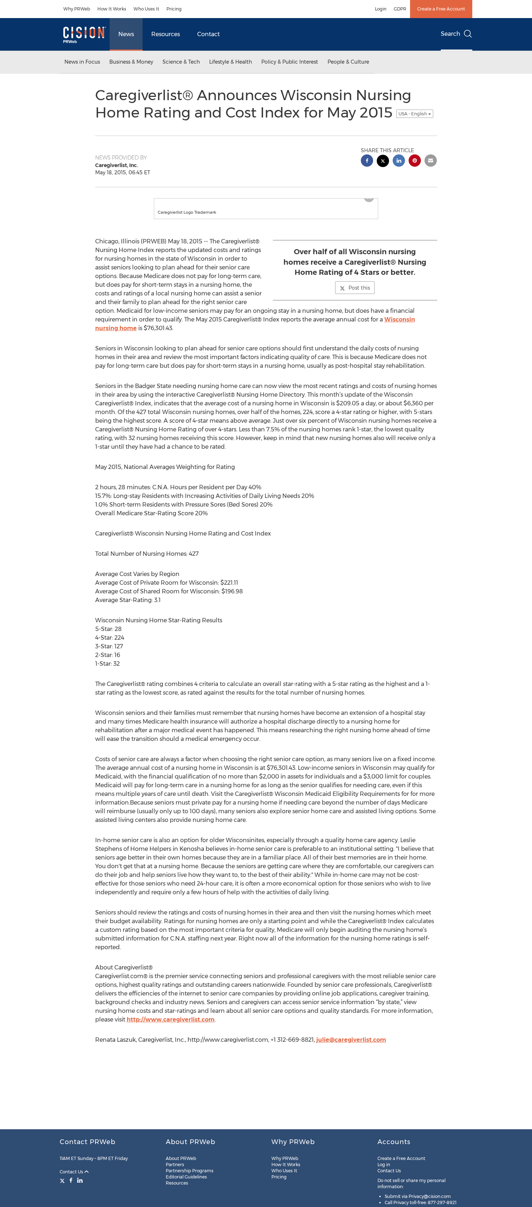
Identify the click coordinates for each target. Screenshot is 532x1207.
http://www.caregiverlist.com (171, 1026)
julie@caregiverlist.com (351, 1047)
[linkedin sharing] (399, 161)
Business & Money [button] (131, 62)
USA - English (413, 113)
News (126, 34)
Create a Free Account (441, 9)
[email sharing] (431, 161)
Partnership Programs (190, 1170)
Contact (208, 34)
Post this (359, 295)
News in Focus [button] (82, 62)
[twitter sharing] (383, 162)
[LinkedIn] (80, 1180)
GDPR (400, 9)
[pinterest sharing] (415, 161)
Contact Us (72, 1171)
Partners (175, 1164)
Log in (383, 1164)
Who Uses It (146, 9)
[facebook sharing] (367, 161)
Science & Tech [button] (181, 62)
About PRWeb (181, 1158)
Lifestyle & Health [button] (230, 62)
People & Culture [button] (348, 62)
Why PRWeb (76, 9)
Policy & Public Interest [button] (289, 62)
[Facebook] (71, 1180)
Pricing (174, 9)
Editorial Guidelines (186, 1177)
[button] (266, 202)
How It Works (111, 9)
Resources (165, 34)
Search (450, 33)
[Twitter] (63, 1180)
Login (381, 9)
